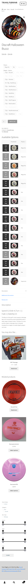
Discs (8, 9)
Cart (21, 581)
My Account (4, 582)
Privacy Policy (11, 569)
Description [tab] (5, 291)
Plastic (5, 65)
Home (4, 9)
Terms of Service (20, 569)
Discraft (12, 9)
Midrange (6, 131)
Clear (8, 555)
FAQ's (3, 571)
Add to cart (12, 121)
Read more (14, 368)
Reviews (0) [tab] (4, 300)
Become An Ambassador (11, 571)
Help (20, 571)
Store (20, 567)
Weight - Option (8, 70)
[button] (24, 17)
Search (14, 582)
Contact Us (4, 569)
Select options (14, 450)
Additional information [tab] (8, 295)
